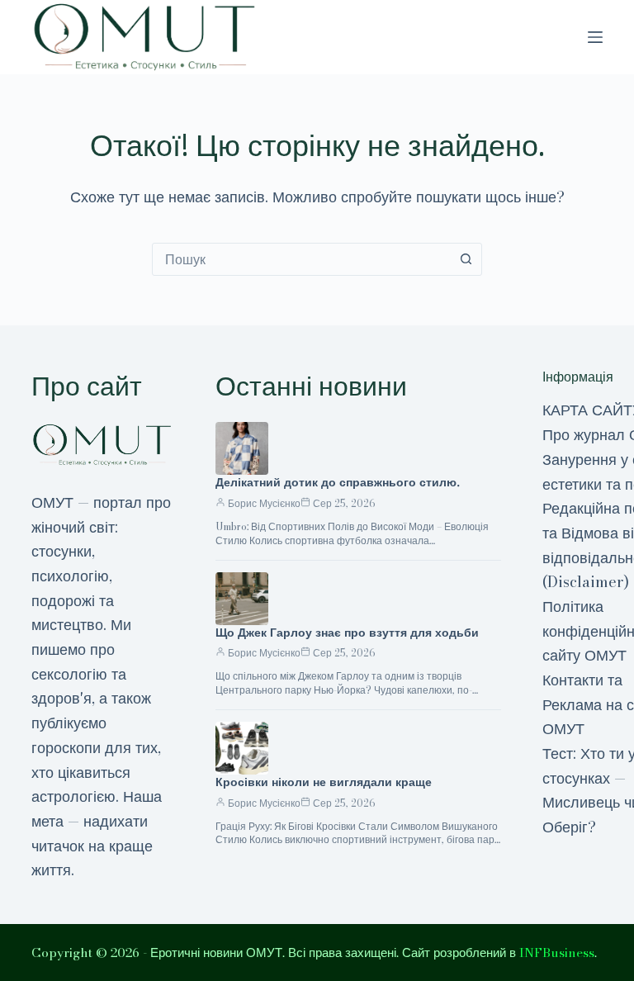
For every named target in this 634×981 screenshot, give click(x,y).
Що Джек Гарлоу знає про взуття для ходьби (347, 632)
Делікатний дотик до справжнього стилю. (337, 482)
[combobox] (301, 259)
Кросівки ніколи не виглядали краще (323, 782)
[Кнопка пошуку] (465, 259)
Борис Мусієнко (264, 503)
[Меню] (595, 37)
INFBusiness (556, 952)
